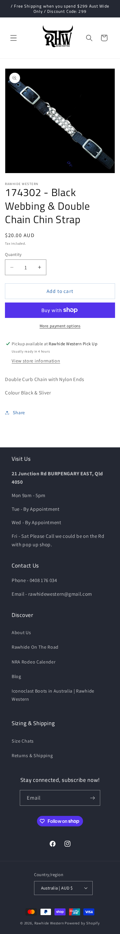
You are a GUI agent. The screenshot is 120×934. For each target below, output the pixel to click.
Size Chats (23, 741)
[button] (13, 38)
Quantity (13, 254)
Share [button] (19, 413)
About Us (21, 632)
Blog (16, 676)
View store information (36, 361)
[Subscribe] (92, 798)
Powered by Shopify (82, 923)
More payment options (60, 325)
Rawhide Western (49, 923)
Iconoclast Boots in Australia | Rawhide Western (53, 695)
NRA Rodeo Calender (33, 662)
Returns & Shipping (32, 755)
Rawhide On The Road (35, 647)
